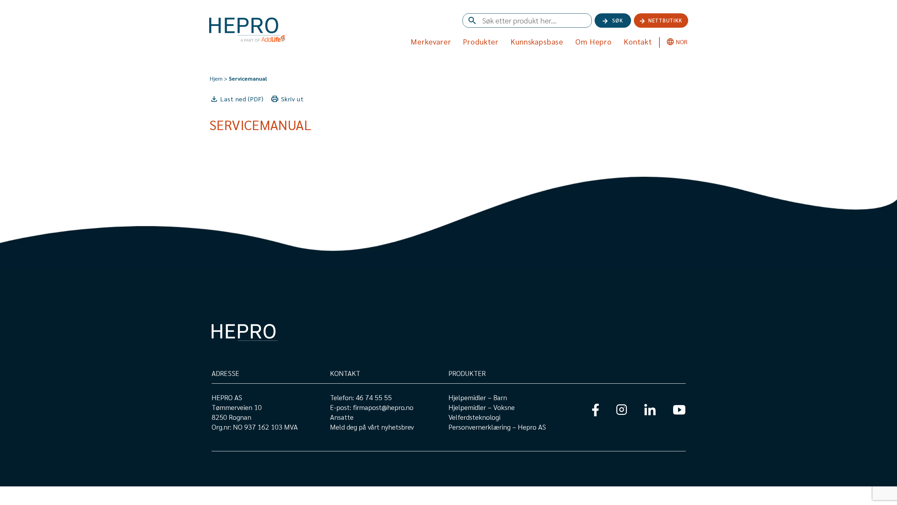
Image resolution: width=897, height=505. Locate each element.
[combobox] (527, 20)
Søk (617, 20)
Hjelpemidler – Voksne (481, 407)
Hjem (216, 78)
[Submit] (471, 21)
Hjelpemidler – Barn (477, 397)
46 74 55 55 (374, 397)
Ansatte (342, 417)
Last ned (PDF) (241, 99)
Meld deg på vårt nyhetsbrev (372, 426)
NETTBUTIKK (665, 20)
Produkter (481, 41)
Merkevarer (431, 41)
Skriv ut (292, 99)
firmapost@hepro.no (383, 407)
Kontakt (638, 41)
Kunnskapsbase (537, 41)
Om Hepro (593, 41)
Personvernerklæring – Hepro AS (497, 426)
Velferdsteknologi (474, 417)
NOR (682, 42)
